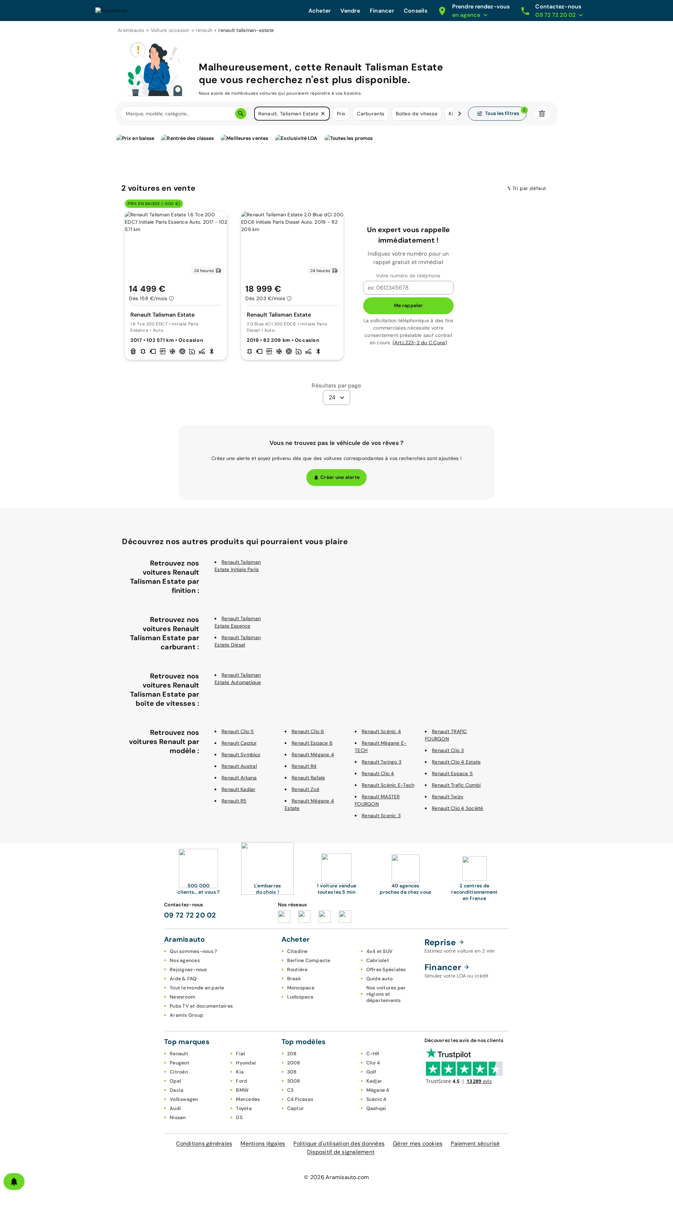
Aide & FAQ (183, 978)
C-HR (373, 1053)
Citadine (297, 951)
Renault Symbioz (241, 754)
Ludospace (300, 997)
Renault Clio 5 (238, 731)
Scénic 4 (376, 1099)
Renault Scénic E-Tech (388, 785)
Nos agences (185, 960)
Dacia (176, 1090)
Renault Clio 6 (308, 731)
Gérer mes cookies (417, 1143)
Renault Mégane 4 (313, 754)
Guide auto (379, 978)
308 (292, 1072)
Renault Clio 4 (378, 773)
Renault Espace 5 (452, 773)
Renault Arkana (239, 777)
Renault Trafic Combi (456, 785)
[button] (323, 113)
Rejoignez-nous (188, 969)
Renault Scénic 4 (381, 731)
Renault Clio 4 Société (457, 808)
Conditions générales (204, 1143)
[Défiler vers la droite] (460, 114)
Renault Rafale (308, 777)
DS (239, 1117)
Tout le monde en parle (197, 988)
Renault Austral (239, 766)
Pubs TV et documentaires (201, 1006)
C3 (290, 1090)
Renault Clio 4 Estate (456, 762)
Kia (240, 1072)
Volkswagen (184, 1099)
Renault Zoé (305, 789)
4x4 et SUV (379, 951)
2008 (293, 1063)
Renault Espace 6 (312, 743)
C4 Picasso (300, 1099)
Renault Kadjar (239, 789)
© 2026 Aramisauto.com (336, 1177)
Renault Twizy (447, 796)
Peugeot (179, 1063)
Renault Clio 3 (448, 750)
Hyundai (246, 1063)
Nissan (178, 1117)
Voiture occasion (170, 30)
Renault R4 (304, 766)
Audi (175, 1108)
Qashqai (376, 1108)
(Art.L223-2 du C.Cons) (420, 342)
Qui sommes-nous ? (193, 951)
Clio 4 (373, 1063)
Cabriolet (377, 960)
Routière (297, 969)
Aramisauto (131, 30)
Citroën (179, 1072)
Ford (241, 1081)
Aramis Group (186, 1015)
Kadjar (374, 1081)
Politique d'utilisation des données (339, 1143)
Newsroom (182, 997)
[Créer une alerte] (14, 1181)
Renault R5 (234, 801)
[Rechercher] (240, 113)
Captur (295, 1108)
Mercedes (248, 1099)
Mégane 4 (377, 1090)
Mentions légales (262, 1143)
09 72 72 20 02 (190, 915)
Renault (179, 1053)
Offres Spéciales (386, 969)
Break (294, 978)
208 (292, 1053)
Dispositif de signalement (340, 1152)
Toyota (244, 1108)
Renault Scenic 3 (381, 815)
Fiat (240, 1053)
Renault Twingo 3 (381, 762)
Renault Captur (239, 743)
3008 (293, 1081)
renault (204, 30)
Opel (175, 1081)
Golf (371, 1072)
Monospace (300, 988)
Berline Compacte (309, 960)
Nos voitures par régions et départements (386, 994)
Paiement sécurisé (475, 1143)
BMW (242, 1090)
